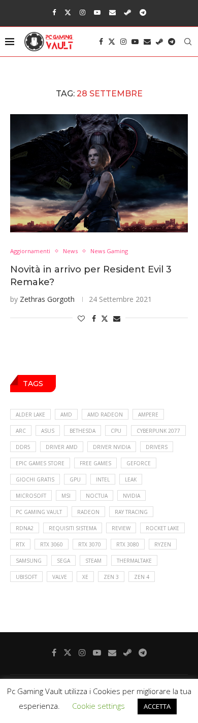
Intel (103, 479)
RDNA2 (25, 528)
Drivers (157, 447)
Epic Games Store (40, 463)
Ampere (148, 414)
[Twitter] (67, 12)
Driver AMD (62, 447)
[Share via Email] (116, 318)
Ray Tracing (131, 511)
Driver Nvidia (111, 447)
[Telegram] (143, 12)
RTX (20, 544)
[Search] (188, 41)
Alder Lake (30, 414)
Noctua (97, 495)
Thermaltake (134, 560)
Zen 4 (141, 576)
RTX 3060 (51, 544)
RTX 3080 (127, 544)
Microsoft (31, 495)
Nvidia (131, 495)
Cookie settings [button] (98, 706)
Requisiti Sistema (72, 528)
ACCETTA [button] (157, 706)
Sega (63, 560)
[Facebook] (54, 12)
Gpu (75, 479)
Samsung (29, 560)
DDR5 (23, 447)
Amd (66, 414)
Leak (131, 479)
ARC (21, 430)
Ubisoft (26, 576)
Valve (59, 576)
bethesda (82, 430)
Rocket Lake (162, 528)
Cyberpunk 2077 (158, 430)
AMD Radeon (105, 414)
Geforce (138, 463)
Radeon (88, 511)
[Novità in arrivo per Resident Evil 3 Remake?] (99, 173)
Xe (85, 576)
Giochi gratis (35, 479)
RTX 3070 (89, 544)
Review (121, 528)
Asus (47, 430)
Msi (66, 495)
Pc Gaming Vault (39, 511)
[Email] (112, 12)
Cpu (116, 430)
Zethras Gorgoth (47, 299)
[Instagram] (82, 12)
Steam (93, 560)
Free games (95, 463)
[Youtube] (97, 12)
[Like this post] (81, 318)
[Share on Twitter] (104, 318)
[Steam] (127, 12)
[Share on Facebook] (94, 318)
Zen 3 (111, 576)
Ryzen (162, 544)
